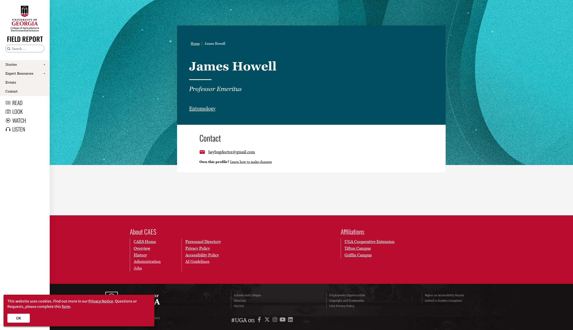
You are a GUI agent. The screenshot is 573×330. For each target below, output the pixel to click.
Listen (18, 129)
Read (17, 103)
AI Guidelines (197, 261)
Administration (147, 261)
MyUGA (239, 306)
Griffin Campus (358, 255)
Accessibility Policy (202, 255)
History (140, 255)
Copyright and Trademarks (346, 300)
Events (10, 82)
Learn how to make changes (251, 162)
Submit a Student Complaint (443, 300)
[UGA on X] (268, 320)
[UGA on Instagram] (276, 320)
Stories (11, 64)
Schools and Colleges (247, 295)
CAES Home (145, 241)
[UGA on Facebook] (260, 320)
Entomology (202, 109)
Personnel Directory (203, 241)
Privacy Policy (197, 248)
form (66, 306)
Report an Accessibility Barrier (444, 295)
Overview (142, 248)
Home (195, 43)
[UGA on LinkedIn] (290, 320)
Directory (240, 300)
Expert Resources (19, 73)
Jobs (138, 268)
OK (18, 318)
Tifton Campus (357, 248)
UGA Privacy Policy (341, 306)
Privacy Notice (100, 301)
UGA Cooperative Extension (369, 241)
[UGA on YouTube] (283, 320)
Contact (11, 91)
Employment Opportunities (347, 295)
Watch (19, 120)
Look (17, 111)
